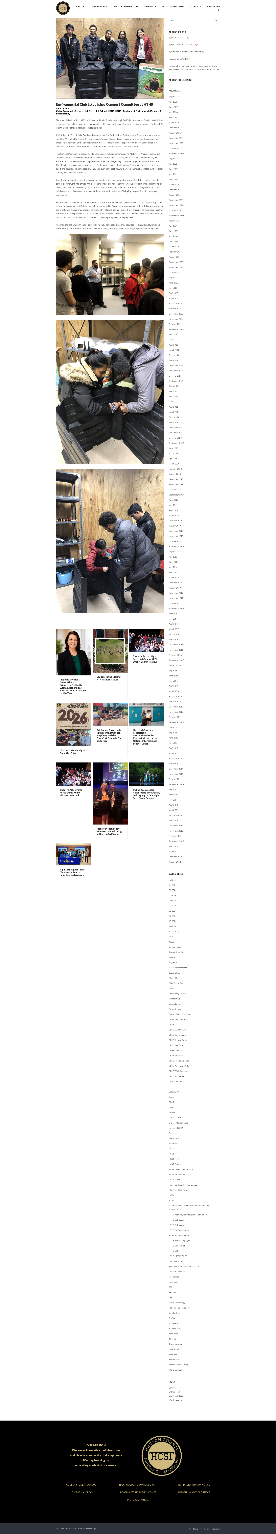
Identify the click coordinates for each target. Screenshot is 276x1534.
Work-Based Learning (178, 1364)
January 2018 (175, 588)
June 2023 (173, 282)
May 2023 (173, 288)
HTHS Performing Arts (179, 1230)
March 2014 (174, 810)
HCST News (193, 1529)
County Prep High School (180, 1014)
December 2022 (176, 314)
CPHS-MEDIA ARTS (178, 1076)
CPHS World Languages (179, 1071)
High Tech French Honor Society (183, 1185)
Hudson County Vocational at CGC (184, 1266)
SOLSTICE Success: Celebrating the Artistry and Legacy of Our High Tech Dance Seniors (146, 793)
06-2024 (172, 900)
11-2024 (172, 926)
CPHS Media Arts (176, 1055)
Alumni (172, 942)
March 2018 (174, 577)
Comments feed (176, 1396)
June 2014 (173, 794)
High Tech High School (95, 111)
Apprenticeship (176, 952)
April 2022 (173, 345)
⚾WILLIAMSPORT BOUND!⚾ (183, 44)
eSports (172, 1112)
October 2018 (175, 541)
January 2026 (175, 133)
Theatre (172, 1339)
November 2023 (176, 267)
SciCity (172, 1318)
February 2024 (175, 251)
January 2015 (175, 763)
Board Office (174, 973)
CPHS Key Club (176, 1045)
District (172, 1102)
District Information (125, 6)
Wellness (173, 1354)
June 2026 (173, 107)
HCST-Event (174, 1179)
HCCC (172, 1148)
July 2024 (173, 226)
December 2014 (176, 769)
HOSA (172, 1195)
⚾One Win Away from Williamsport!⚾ (186, 51)
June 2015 (173, 737)
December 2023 (176, 262)
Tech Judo (173, 1333)
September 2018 (176, 546)
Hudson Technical (177, 1271)
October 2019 (175, 489)
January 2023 (175, 308)
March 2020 (174, 463)
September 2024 (176, 215)
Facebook (205, 1529)
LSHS (171, 1297)
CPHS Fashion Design (178, 1040)
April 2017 (173, 624)
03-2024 (172, 885)
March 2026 (174, 122)
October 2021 (175, 376)
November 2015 (176, 712)
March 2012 (174, 851)
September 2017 (176, 608)
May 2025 (173, 174)
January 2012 (175, 862)
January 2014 (175, 820)
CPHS (171, 1024)
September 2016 (176, 660)
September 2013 (176, 841)
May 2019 (173, 505)
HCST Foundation (177, 1174)
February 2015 (175, 758)
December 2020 (176, 427)
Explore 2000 (175, 1117)
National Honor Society (179, 1308)
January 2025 (175, 195)
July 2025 (173, 164)
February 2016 (175, 696)
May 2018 (173, 567)
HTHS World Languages (179, 1240)
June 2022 (173, 334)
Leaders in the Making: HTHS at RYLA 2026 (108, 678)
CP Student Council (178, 1019)
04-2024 (172, 890)
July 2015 (173, 732)
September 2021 (176, 381)
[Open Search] (218, 10)
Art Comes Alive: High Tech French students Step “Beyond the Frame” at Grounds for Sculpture (108, 735)
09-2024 (172, 916)
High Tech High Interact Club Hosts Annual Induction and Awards (73, 872)
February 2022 (175, 355)
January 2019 (175, 525)
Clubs (59, 111)
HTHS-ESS (173, 1251)
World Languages (176, 1370)
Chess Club (174, 978)
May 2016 (173, 681)
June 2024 (173, 231)
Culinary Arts (175, 1092)
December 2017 (176, 593)
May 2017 (173, 619)
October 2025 (175, 148)
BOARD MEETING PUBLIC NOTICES (138, 1492)
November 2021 (176, 370)
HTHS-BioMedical (177, 1245)
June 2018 (173, 562)
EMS (171, 1107)
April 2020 (173, 458)
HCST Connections (177, 1164)
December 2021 (176, 365)
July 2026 (173, 102)
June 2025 (173, 169)
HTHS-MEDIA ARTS (178, 1256)
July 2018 (173, 557)
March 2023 (174, 298)
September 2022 (176, 329)
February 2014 (175, 815)
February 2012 (175, 856)
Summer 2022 (175, 1328)
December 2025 (176, 138)
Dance (172, 1097)
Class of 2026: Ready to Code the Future (72, 751)
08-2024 (172, 911)
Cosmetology (175, 1004)
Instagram (173, 1282)
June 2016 (173, 675)
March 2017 (174, 629)
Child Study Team (177, 983)
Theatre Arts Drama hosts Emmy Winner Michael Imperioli (71, 792)
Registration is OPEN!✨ (180, 59)
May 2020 (173, 453)
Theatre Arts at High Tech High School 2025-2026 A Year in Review (145, 659)
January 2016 (175, 701)
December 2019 (176, 479)
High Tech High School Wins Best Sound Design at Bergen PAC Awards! (109, 831)
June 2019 (173, 500)
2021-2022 (174, 931)
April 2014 (173, 805)
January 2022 (175, 360)
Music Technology (177, 1302)
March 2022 (174, 350)
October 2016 (175, 655)
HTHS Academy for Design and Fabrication (188, 1214)
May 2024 (173, 236)
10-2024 (172, 921)
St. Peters (173, 1323)
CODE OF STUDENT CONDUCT (82, 1484)
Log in (171, 1388)
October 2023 (175, 272)
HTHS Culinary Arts (177, 1220)
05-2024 (172, 895)
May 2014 (173, 800)
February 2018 (175, 582)
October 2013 (175, 836)
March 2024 (174, 246)
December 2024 (176, 200)
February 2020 (175, 469)
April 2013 (173, 846)
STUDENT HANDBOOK (81, 1492)
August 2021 (175, 386)
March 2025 (174, 184)
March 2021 (174, 412)
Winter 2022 (174, 1359)
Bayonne (173, 962)
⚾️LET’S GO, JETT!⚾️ (179, 37)
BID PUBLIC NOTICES (138, 1499)
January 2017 (175, 639)
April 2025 (173, 179)
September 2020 (176, 443)
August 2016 (175, 665)
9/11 (171, 936)
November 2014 (176, 774)
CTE (171, 1086)
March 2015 (174, 753)
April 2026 (173, 117)
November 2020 (176, 432)
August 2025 (175, 158)
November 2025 (176, 143)
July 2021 (173, 391)
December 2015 (176, 706)
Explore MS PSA (176, 1128)
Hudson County (176, 1261)
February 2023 (175, 303)
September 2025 (176, 153)
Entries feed (174, 1392)
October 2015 (175, 717)
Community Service (73, 111)
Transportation (175, 1344)
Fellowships (174, 1138)
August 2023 (175, 277)
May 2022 (173, 339)
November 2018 (176, 536)
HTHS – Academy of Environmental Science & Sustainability (189, 1207)
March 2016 (174, 691)
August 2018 (175, 551)
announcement (175, 947)
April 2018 (173, 572)
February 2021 (175, 417)
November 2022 (176, 319)
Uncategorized (175, 1349)
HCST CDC (174, 1159)
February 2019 (175, 520)
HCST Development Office (181, 1169)
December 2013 (176, 825)
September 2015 (176, 722)
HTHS (111, 111)
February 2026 (175, 127)
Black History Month (178, 967)
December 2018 (176, 531)
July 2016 (173, 670)
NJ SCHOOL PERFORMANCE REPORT (138, 1484)
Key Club (173, 1292)
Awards (172, 957)
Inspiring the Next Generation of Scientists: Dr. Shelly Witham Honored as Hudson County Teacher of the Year (73, 686)
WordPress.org (175, 1400)
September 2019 (176, 494)
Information (174, 1276)
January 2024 (175, 257)
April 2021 (173, 407)
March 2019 (174, 515)
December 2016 (176, 644)
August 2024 (175, 220)
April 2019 (173, 510)
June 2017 (173, 613)
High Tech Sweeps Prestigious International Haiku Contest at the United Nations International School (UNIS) (145, 737)
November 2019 (176, 484)
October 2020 (175, 438)
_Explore (172, 880)
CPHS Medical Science (179, 1060)
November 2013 (176, 831)
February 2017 (175, 634)
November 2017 (176, 598)
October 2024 (175, 210)
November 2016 (176, 650)
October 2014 (175, 779)
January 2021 (175, 422)
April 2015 (173, 748)
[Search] (216, 20)
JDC (170, 1287)
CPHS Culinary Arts (177, 1029)
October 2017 (175, 603)
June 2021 (173, 396)
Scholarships (174, 1313)
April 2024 (173, 241)
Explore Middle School (178, 1123)
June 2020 (173, 448)
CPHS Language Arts (178, 1050)
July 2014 (173, 789)
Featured (173, 1133)
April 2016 (173, 686)
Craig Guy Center (177, 1081)
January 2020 (175, 474)
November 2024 (176, 205)
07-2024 (172, 905)
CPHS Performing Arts (179, 1066)
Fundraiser (173, 1143)
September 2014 (176, 784)
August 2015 (175, 727)
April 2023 (173, 293)
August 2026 (175, 96)
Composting (174, 998)
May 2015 (173, 743)
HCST (171, 1154)
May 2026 (173, 112)
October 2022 (175, 324)
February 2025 (175, 189)
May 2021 (173, 401)
